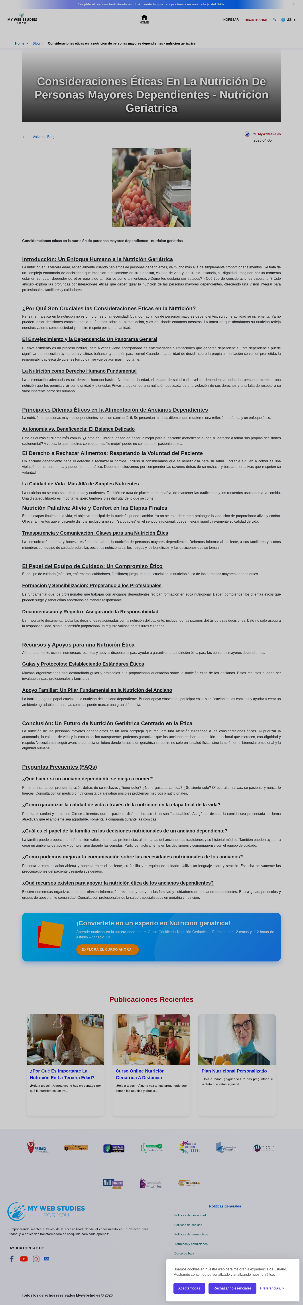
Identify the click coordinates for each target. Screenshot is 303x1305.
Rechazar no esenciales (232, 1288)
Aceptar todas (189, 1288)
